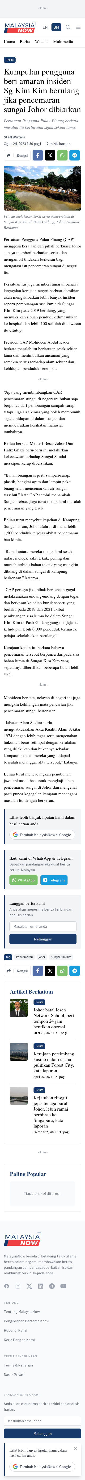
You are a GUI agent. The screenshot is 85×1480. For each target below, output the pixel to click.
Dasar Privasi (14, 1374)
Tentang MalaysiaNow (22, 1311)
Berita (25, 41)
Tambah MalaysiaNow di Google (45, 834)
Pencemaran (24, 957)
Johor (41, 957)
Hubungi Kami (15, 1330)
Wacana (41, 41)
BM (56, 27)
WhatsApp (26, 880)
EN (45, 27)
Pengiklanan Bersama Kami (26, 1321)
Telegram (57, 880)
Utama (9, 41)
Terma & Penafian (18, 1365)
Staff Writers (14, 137)
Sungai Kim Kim (61, 957)
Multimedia (63, 41)
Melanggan (43, 939)
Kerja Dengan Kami (19, 1339)
